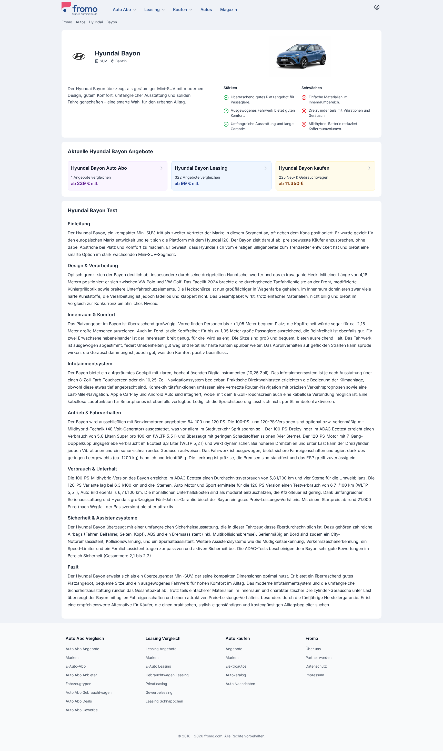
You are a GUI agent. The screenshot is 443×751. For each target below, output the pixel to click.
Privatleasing (156, 683)
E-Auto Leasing (158, 666)
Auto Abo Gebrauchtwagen (89, 692)
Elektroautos (236, 666)
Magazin (228, 9)
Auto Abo (122, 9)
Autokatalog (236, 675)
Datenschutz (316, 666)
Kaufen (180, 9)
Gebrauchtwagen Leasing (167, 675)
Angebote (234, 649)
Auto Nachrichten (240, 683)
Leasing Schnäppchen (164, 701)
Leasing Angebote (161, 649)
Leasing (152, 9)
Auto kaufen (238, 638)
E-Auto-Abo (76, 666)
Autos (206, 9)
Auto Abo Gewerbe (82, 710)
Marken (72, 657)
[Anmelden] (376, 7)
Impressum (315, 675)
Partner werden (318, 657)
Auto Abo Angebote (82, 649)
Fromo (312, 638)
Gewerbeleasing (159, 692)
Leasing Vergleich (163, 638)
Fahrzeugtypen (78, 683)
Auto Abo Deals (79, 701)
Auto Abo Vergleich (85, 638)
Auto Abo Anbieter (81, 675)
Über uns (313, 649)
